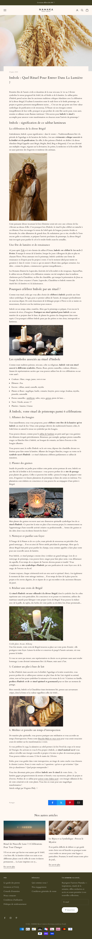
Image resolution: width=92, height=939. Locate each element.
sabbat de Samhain (46, 434)
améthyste (31, 398)
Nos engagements (39, 887)
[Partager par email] (78, 802)
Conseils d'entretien (12, 891)
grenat (48, 398)
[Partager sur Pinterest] (70, 802)
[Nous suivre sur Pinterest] (16, 918)
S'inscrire (70, 910)
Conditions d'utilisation (13, 900)
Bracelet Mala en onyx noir (49, 738)
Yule (23, 250)
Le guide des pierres (12, 882)
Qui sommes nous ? (40, 882)
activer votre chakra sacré (48, 778)
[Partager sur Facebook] (52, 802)
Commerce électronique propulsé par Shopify (53, 924)
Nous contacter (10, 895)
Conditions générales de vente (44, 891)
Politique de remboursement (15, 904)
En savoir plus (9, 866)
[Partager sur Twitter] (61, 802)
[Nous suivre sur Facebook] (5, 918)
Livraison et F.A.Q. (11, 887)
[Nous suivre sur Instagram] (10, 918)
